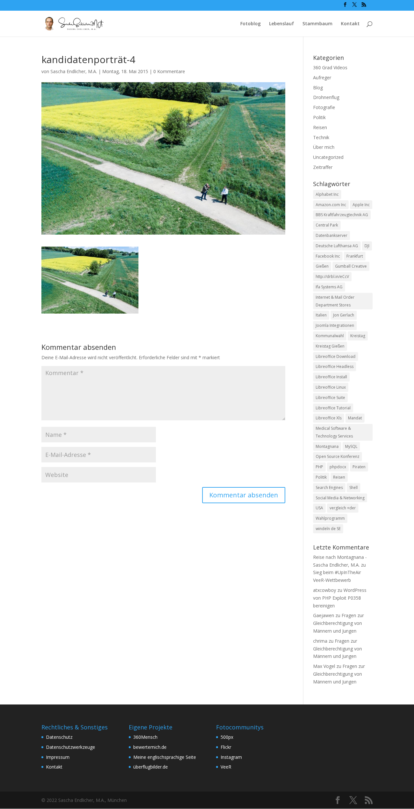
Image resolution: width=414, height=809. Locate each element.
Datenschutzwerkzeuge (70, 747)
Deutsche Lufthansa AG (337, 246)
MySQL (351, 446)
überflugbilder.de (150, 767)
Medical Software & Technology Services (334, 432)
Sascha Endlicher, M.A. (73, 71)
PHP (319, 467)
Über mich (323, 147)
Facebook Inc (328, 256)
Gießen (322, 266)
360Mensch (145, 737)
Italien (321, 315)
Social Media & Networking (340, 498)
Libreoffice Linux (331, 387)
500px (227, 737)
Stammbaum (317, 24)
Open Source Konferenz (337, 456)
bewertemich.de (150, 747)
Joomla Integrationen (335, 325)
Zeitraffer (322, 167)
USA (319, 508)
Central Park (327, 225)
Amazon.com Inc (331, 204)
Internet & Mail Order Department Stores (335, 301)
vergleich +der (343, 508)
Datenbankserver (331, 235)
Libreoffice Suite (330, 397)
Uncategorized (328, 157)
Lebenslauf (281, 24)
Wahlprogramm (330, 518)
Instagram (231, 757)
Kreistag (357, 335)
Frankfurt (354, 256)
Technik (321, 137)
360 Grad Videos (330, 67)
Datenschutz (59, 737)
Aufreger (322, 77)
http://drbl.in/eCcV (332, 276)
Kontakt (350, 24)
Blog (318, 87)
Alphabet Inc (327, 194)
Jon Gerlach (343, 315)
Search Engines (329, 487)
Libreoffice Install (331, 377)
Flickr (226, 747)
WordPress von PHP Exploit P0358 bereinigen (339, 598)
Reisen (320, 127)
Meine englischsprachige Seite (164, 757)
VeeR (226, 767)
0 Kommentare (169, 71)
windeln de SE (328, 528)
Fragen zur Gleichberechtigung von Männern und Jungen (338, 623)
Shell (353, 487)
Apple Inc (361, 204)
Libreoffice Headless (335, 366)
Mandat (355, 418)
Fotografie (324, 107)
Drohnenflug (326, 97)
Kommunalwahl (330, 335)
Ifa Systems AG (329, 287)
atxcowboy (324, 590)
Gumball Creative (351, 266)
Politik (319, 117)
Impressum (58, 757)
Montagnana (327, 446)
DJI (367, 246)
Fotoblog (250, 24)
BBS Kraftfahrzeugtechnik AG (342, 214)
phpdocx (338, 467)
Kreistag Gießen (330, 346)
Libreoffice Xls (329, 418)
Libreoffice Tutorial (333, 408)
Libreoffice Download (335, 356)
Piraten (359, 467)
